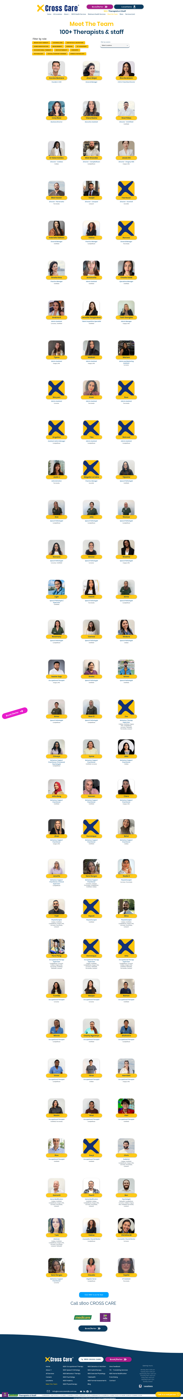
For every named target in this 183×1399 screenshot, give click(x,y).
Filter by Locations (105, 42)
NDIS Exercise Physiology (96, 1373)
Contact (112, 1380)
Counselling (57, 42)
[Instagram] (91, 1391)
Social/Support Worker (57, 53)
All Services (50, 1373)
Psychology (38, 53)
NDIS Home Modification (118, 1373)
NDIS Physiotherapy (70, 1384)
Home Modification (41, 46)
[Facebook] (87, 1391)
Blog (89, 1384)
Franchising (113, 1377)
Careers (49, 1377)
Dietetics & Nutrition (75, 42)
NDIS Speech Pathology (71, 1370)
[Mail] (48, 1391)
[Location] (140, 1386)
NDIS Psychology (69, 1377)
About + (49, 1370)
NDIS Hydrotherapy (94, 1370)
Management (57, 46)
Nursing (69, 46)
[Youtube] (81, 1391)
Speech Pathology (77, 53)
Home (48, 1366)
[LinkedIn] (84, 1391)
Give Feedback (114, 1366)
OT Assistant (82, 46)
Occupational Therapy (42, 50)
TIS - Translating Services (118, 1370)
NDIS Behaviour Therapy (71, 1373)
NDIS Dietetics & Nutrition (97, 1366)
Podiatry (75, 50)
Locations (49, 1380)
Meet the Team (51, 1384)
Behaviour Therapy (41, 42)
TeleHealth (92, 1377)
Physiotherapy (61, 50)
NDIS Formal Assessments (97, 1380)
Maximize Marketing (109, 1398)
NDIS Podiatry (68, 1380)
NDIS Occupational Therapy (73, 1366)
